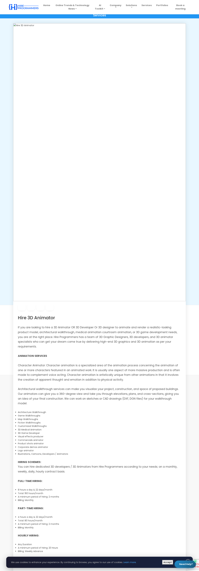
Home (47, 5)
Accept (167, 562)
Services (146, 5)
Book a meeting (180, 7)
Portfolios (162, 5)
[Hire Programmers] (24, 7)
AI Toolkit (99, 7)
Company (115, 5)
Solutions (131, 5)
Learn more (129, 562)
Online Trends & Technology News (72, 7)
